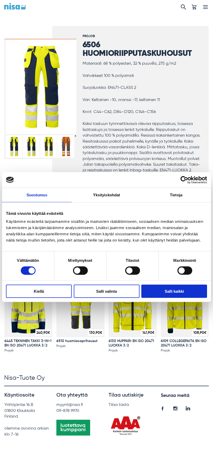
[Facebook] (162, 407)
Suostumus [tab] (37, 194)
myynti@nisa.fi (69, 404)
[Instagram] (175, 407)
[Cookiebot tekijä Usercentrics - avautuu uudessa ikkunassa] (184, 180)
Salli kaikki (174, 291)
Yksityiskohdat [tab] (106, 194)
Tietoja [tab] (176, 194)
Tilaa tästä (119, 404)
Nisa (15, 6)
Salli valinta (106, 291)
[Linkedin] (188, 407)
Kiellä (39, 291)
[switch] (80, 270)
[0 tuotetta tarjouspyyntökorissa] (194, 7)
